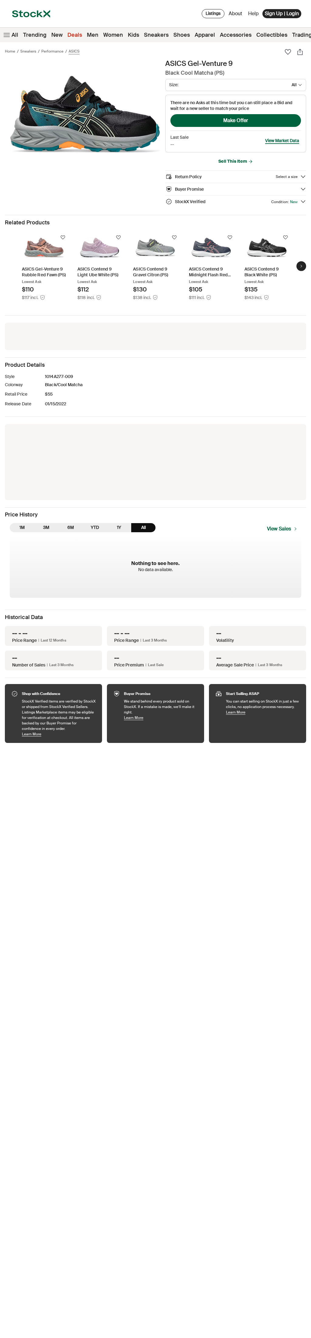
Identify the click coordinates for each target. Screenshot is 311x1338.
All (15, 35)
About (236, 15)
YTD (95, 527)
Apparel (205, 35)
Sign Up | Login (282, 13)
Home (10, 51)
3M (46, 527)
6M (70, 527)
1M (22, 527)
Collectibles (271, 35)
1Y (119, 527)
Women (113, 35)
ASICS (74, 51)
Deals (74, 35)
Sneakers (156, 35)
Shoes (181, 35)
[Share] (300, 52)
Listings (213, 13)
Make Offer (235, 120)
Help (253, 13)
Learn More (59, 734)
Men (92, 35)
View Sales (279, 529)
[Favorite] (288, 52)
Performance (52, 51)
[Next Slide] (301, 266)
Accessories (235, 35)
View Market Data (282, 140)
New (57, 35)
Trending (34, 35)
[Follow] (63, 237)
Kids (133, 35)
